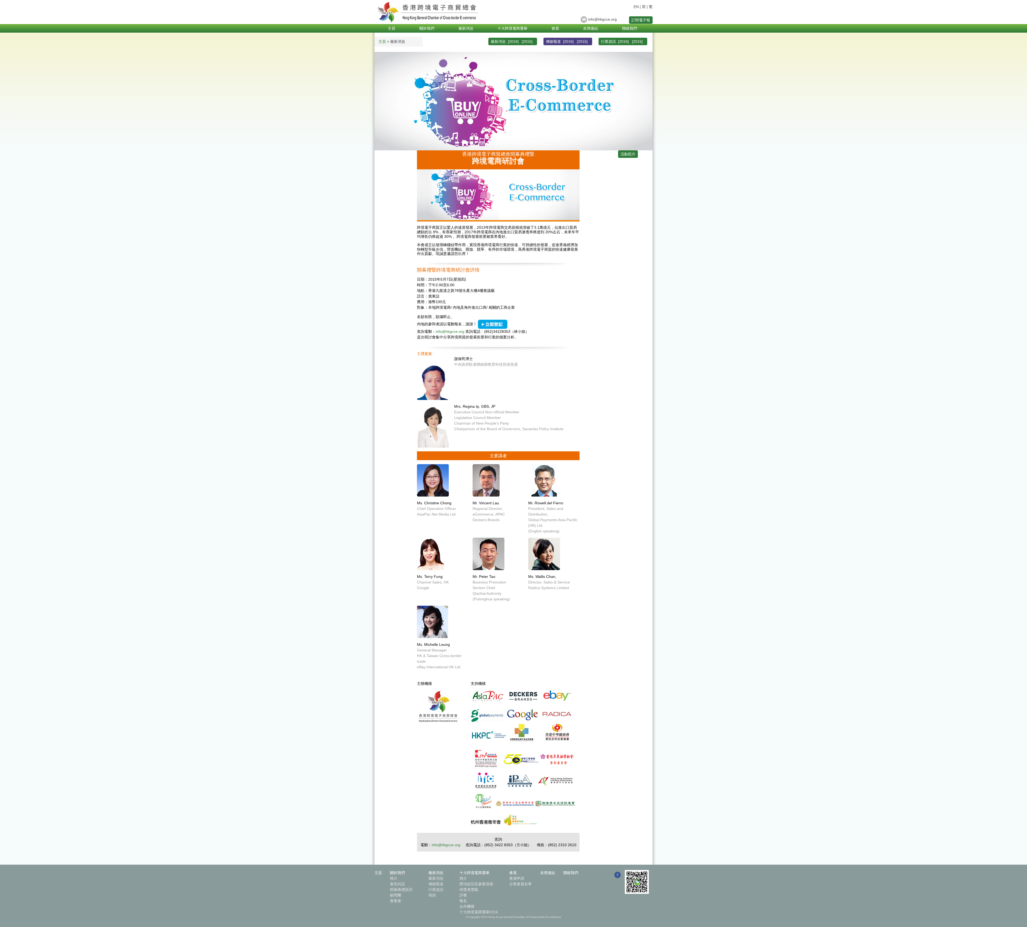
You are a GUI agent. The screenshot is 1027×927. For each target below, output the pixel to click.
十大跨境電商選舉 (512, 28)
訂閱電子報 (640, 20)
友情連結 (590, 28)
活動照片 (627, 154)
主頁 (391, 28)
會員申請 (516, 878)
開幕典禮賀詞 (401, 889)
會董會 (395, 901)
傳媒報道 (435, 884)
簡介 (393, 878)
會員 (555, 28)
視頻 (432, 895)
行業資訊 (435, 889)
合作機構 (466, 906)
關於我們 (426, 28)
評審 (463, 895)
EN (636, 7)
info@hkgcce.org (602, 19)
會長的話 (397, 884)
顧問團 (395, 895)
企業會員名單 (520, 884)
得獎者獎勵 (468, 889)
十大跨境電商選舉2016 (478, 912)
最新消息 (465, 28)
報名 (463, 901)
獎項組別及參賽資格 (476, 884)
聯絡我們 (629, 28)
